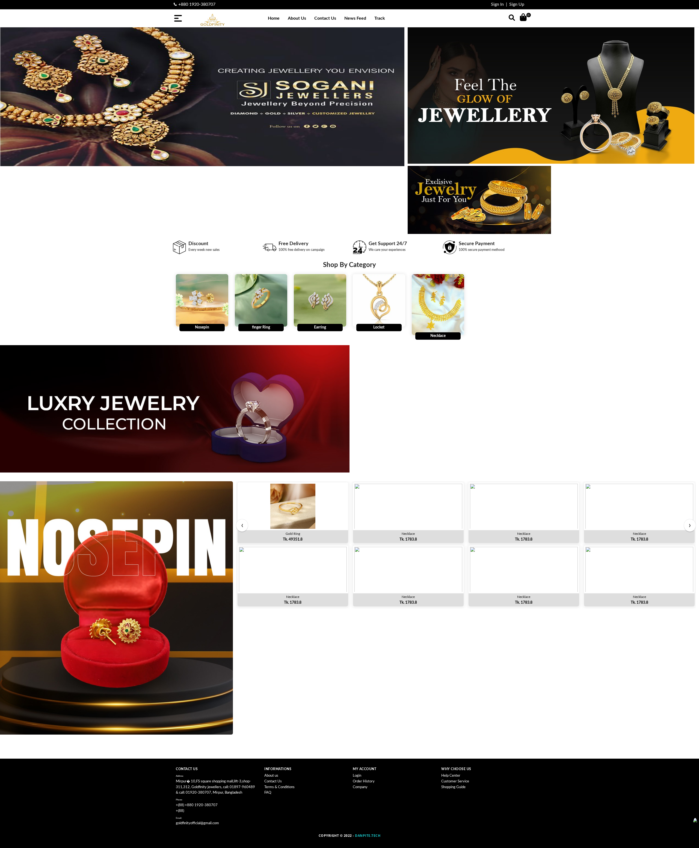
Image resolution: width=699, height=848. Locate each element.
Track (379, 18)
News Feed (355, 18)
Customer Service (455, 781)
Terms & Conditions (279, 787)
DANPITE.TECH (367, 835)
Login (357, 775)
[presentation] (242, 525)
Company (360, 787)
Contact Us (325, 18)
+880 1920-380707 (196, 4)
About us (271, 775)
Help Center (450, 775)
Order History (364, 781)
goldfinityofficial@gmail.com (197, 823)
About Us (297, 18)
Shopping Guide (453, 787)
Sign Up (516, 4)
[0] (523, 17)
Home (274, 18)
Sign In (497, 4)
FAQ (267, 792)
